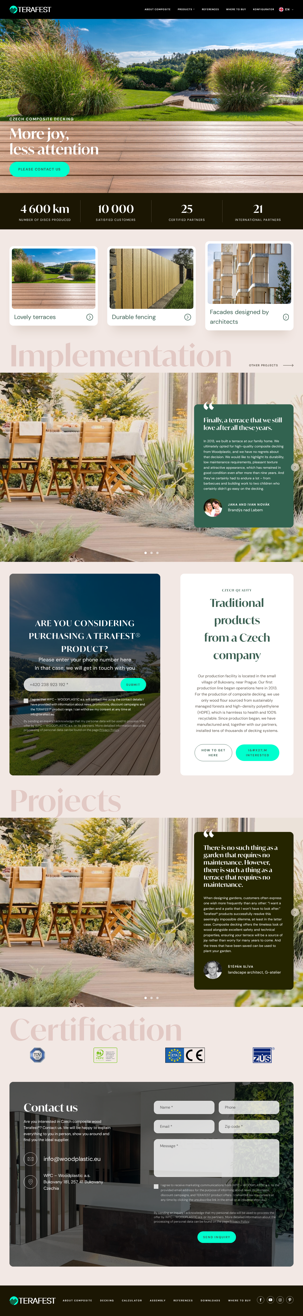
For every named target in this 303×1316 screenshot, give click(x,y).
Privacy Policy (109, 730)
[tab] (145, 553)
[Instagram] (280, 1301)
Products (185, 9)
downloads (210, 1300)
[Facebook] (260, 1301)
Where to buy (236, 9)
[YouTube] (270, 1301)
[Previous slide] (8, 467)
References (210, 9)
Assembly (158, 1300)
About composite (158, 9)
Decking (107, 1300)
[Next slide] (295, 467)
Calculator (132, 1300)
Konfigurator (263, 9)
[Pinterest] (290, 1301)
